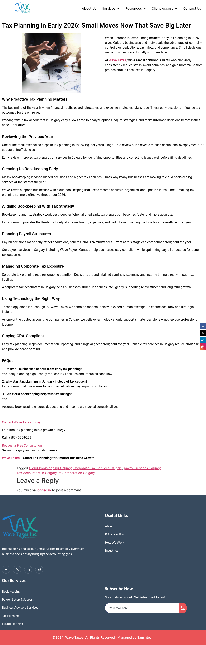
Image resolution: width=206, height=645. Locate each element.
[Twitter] (17, 570)
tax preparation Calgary (77, 473)
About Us (89, 8)
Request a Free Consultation (22, 445)
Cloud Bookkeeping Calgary (50, 468)
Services (108, 8)
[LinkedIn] (28, 570)
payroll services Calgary (142, 468)
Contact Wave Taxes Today (21, 422)
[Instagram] (39, 570)
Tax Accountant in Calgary (36, 473)
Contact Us (192, 8)
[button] (110, 8)
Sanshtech (145, 637)
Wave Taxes (117, 60)
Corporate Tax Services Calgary (97, 468)
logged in (44, 490)
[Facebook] (6, 570)
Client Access (162, 8)
